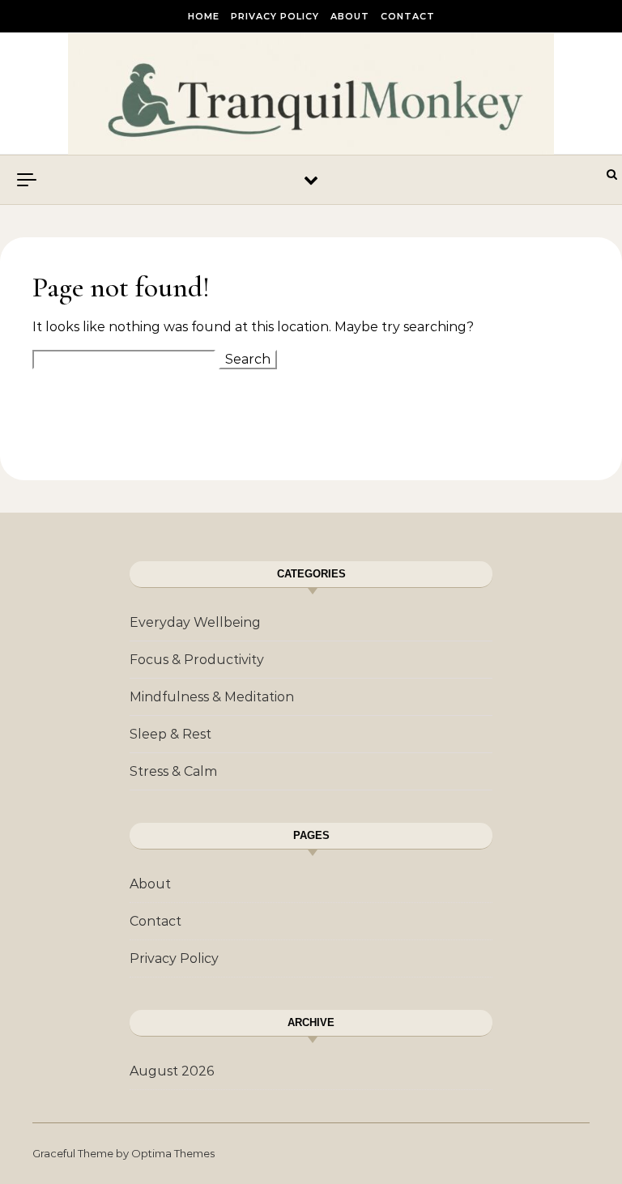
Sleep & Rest (170, 734)
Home (203, 16)
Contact (408, 16)
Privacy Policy (275, 16)
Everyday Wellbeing (195, 622)
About (349, 16)
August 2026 (172, 1071)
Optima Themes (173, 1153)
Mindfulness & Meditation (212, 697)
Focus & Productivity (197, 659)
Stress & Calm (173, 771)
